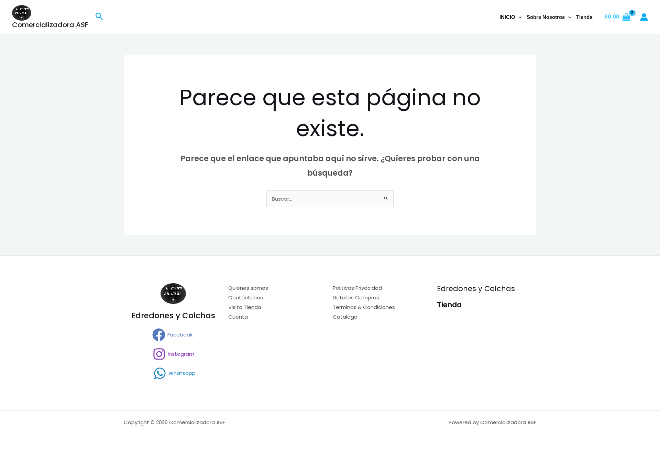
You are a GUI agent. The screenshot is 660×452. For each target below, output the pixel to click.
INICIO (507, 17)
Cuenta (238, 316)
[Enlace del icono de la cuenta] (644, 17)
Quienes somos (248, 287)
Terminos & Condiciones (364, 307)
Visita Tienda (244, 307)
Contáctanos (245, 297)
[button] (99, 17)
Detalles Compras (356, 297)
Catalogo (345, 316)
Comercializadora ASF (50, 25)
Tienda (584, 17)
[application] (518, 17)
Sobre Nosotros (546, 17)
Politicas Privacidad (357, 287)
